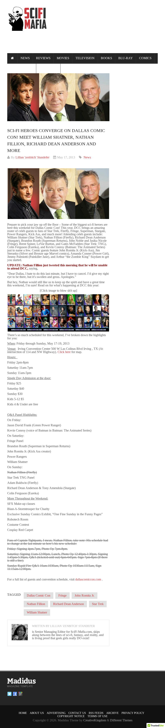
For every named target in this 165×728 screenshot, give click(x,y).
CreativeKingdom (94, 720)
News (25, 58)
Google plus (20, 694)
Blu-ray (125, 58)
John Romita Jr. (84, 595)
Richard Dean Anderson (68, 604)
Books (106, 58)
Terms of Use (98, 716)
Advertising (56, 713)
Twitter (9, 694)
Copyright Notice (71, 716)
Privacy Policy (133, 713)
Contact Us (77, 713)
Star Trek (98, 604)
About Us (37, 713)
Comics (145, 58)
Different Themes (121, 720)
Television (85, 58)
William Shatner (37, 612)
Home (23, 713)
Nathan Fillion (36, 604)
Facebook (15, 694)
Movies (63, 58)
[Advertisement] (84, 45)
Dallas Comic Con (38, 595)
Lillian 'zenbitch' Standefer (32, 157)
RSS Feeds (96, 713)
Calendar (48, 68)
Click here (64, 352)
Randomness (21, 68)
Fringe (62, 595)
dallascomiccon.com (88, 579)
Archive (112, 713)
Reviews (43, 58)
